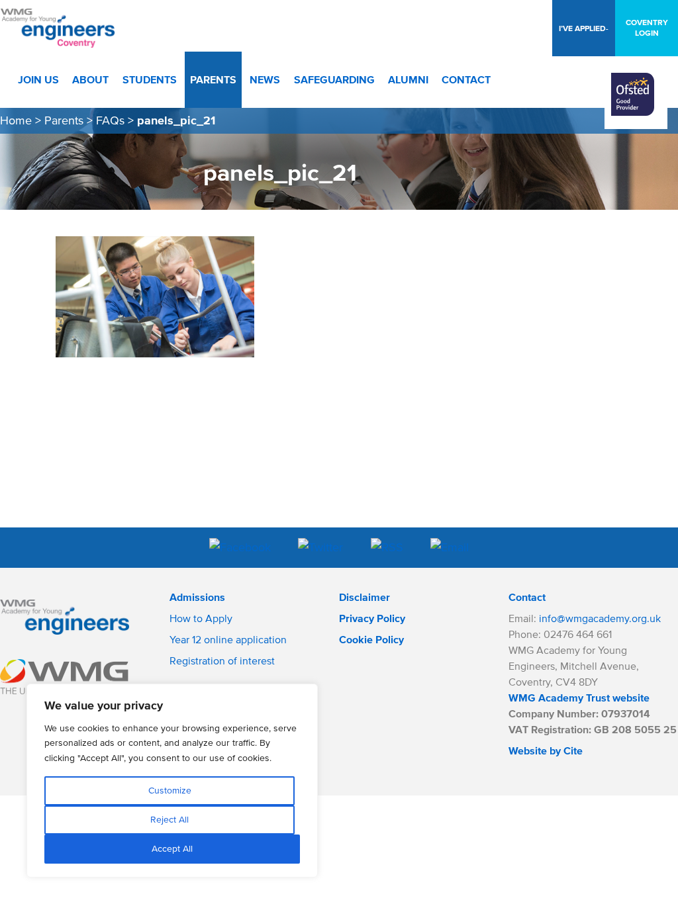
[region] (172, 781)
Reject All (169, 820)
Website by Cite (545, 750)
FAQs (110, 120)
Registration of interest (222, 660)
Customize (169, 790)
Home (16, 120)
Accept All (172, 849)
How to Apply (201, 618)
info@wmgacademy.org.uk (600, 618)
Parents (63, 120)
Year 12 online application (228, 639)
